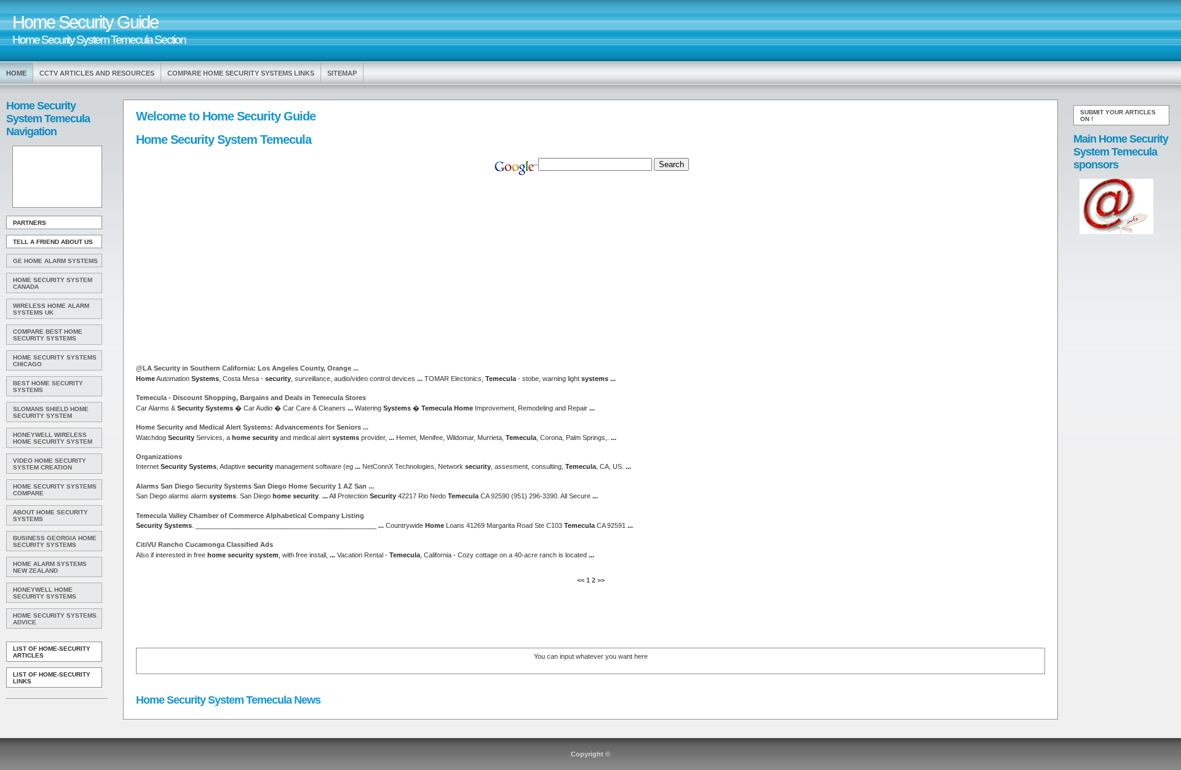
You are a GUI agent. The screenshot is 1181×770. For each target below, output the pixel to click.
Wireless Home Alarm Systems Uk (51, 309)
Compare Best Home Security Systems (47, 335)
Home (16, 73)
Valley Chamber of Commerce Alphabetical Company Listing (250, 515)
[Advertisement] (56, 177)
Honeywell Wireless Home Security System (52, 438)
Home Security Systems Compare (55, 490)
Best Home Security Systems (48, 386)
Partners (29, 222)
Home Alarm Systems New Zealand (50, 567)
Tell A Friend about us (53, 241)
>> (600, 580)
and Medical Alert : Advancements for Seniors (252, 427)
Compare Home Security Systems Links (240, 73)
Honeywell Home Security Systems (44, 593)
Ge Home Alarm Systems (55, 260)
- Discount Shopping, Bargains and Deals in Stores (251, 397)
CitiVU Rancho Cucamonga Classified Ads (204, 544)
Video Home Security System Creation (49, 464)
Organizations (159, 456)
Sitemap (342, 73)
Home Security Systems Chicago (55, 360)
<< (581, 580)
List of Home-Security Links (51, 678)
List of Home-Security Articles (51, 652)
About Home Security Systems (50, 515)
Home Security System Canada (52, 283)
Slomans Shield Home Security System (51, 412)
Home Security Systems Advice (55, 619)
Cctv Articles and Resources (96, 73)
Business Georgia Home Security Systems (55, 541)
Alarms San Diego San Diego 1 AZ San (255, 486)
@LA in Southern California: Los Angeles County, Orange (247, 368)
